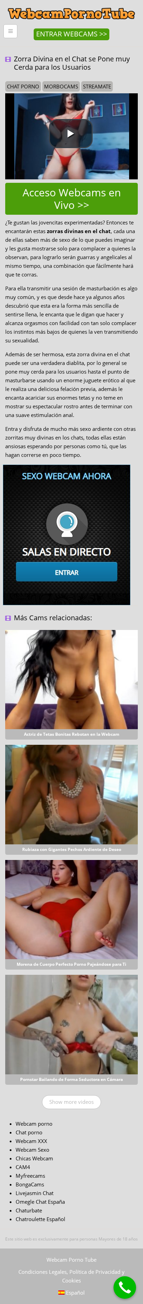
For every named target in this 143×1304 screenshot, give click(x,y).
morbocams (61, 86)
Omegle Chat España (40, 1201)
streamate (97, 86)
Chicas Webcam (34, 1158)
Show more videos (71, 1101)
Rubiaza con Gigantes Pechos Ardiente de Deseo (71, 849)
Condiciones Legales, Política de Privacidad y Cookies (71, 1276)
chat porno (23, 86)
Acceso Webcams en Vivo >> (72, 198)
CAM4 (23, 1167)
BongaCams (30, 1184)
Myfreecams (30, 1175)
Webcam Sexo (32, 1149)
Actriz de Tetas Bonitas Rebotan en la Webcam (71, 734)
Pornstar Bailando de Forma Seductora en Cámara (71, 1079)
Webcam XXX (31, 1140)
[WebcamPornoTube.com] (71, 5)
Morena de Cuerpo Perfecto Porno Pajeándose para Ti (71, 964)
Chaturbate (29, 1210)
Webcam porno (34, 1123)
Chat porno (29, 1132)
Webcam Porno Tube (71, 1259)
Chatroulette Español (40, 1219)
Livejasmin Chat (34, 1193)
